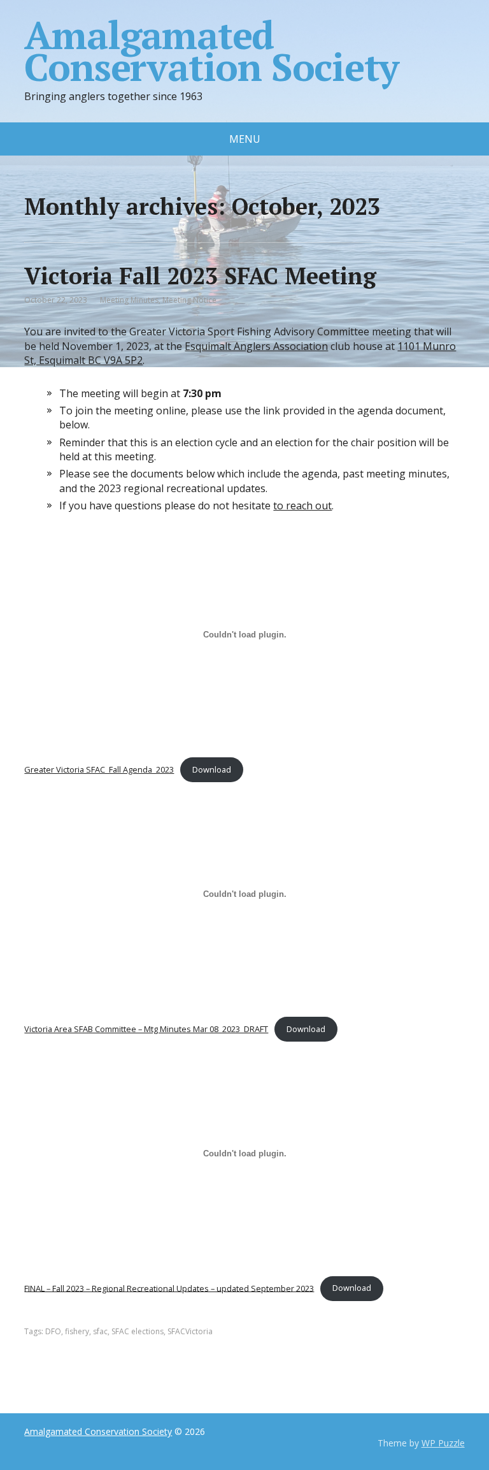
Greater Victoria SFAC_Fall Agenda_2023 (99, 769)
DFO (53, 1331)
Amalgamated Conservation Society (211, 51)
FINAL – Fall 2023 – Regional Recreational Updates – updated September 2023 (169, 1287)
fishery (77, 1331)
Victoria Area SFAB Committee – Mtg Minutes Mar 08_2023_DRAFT (146, 1029)
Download (211, 769)
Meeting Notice (189, 300)
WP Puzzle (443, 1443)
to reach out (302, 505)
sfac (100, 1331)
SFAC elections (137, 1331)
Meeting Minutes (129, 300)
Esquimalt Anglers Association (256, 346)
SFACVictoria (190, 1331)
